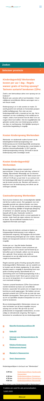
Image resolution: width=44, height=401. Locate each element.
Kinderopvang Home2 (18, 347)
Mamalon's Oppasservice (19, 353)
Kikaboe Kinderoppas (18, 345)
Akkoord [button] (22, 397)
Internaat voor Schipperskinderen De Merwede (24, 338)
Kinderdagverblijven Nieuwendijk (29, 380)
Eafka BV (13, 331)
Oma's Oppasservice (17, 358)
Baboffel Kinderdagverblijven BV (22, 326)
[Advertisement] (22, 39)
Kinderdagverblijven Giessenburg (29, 378)
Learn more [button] (8, 391)
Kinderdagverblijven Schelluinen (28, 376)
